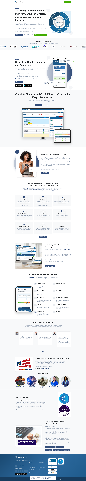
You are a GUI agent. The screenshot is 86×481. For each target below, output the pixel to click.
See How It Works (49, 266)
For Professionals (46, 1)
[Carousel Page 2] (43, 351)
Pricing (30, 462)
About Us (30, 459)
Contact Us (31, 465)
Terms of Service (32, 467)
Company (38, 1)
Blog (39, 464)
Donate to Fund (60, 447)
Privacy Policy (31, 469)
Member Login (41, 459)
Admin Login (41, 460)
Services (54, 1)
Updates (30, 472)
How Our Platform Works (33, 460)
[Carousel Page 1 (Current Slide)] (42, 351)
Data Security (31, 470)
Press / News (41, 465)
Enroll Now (67, 1)
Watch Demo (47, 105)
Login (60, 1)
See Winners (48, 450)
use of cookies (47, 478)
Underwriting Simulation (41, 34)
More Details (56, 450)
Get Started (18, 34)
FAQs (30, 464)
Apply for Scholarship (50, 447)
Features (31, 1)
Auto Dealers (41, 469)
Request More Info (28, 34)
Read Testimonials (65, 450)
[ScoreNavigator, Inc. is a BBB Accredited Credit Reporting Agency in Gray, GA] (52, 460)
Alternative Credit (41, 467)
